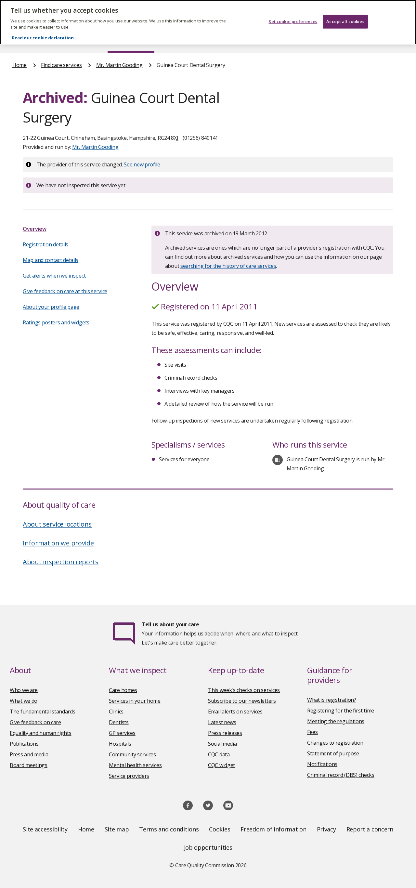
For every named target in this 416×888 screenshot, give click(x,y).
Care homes (123, 690)
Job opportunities (208, 847)
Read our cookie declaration (43, 38)
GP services (122, 733)
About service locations (57, 524)
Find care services (61, 65)
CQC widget (221, 765)
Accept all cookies (345, 21)
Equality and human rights (41, 733)
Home (19, 65)
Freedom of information (273, 829)
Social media (222, 743)
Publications (24, 743)
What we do (23, 700)
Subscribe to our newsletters (242, 700)
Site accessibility (45, 829)
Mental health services (135, 765)
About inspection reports (60, 561)
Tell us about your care (170, 624)
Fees (312, 732)
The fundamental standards (42, 711)
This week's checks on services (244, 690)
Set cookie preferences (292, 21)
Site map (117, 829)
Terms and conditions (169, 829)
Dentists (119, 722)
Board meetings (28, 765)
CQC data (219, 754)
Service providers (129, 775)
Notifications (322, 764)
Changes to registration (335, 742)
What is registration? (331, 699)
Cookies (219, 829)
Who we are (24, 690)
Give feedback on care (35, 722)
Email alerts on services (235, 711)
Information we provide (58, 543)
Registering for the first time (340, 710)
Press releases (225, 733)
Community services (132, 754)
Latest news (222, 722)
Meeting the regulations (335, 721)
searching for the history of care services (228, 265)
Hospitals (120, 743)
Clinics (116, 711)
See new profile (142, 164)
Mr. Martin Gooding (119, 65)
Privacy (326, 829)
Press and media (29, 754)
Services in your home (135, 700)
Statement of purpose (333, 753)
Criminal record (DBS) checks (340, 774)
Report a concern (369, 829)
